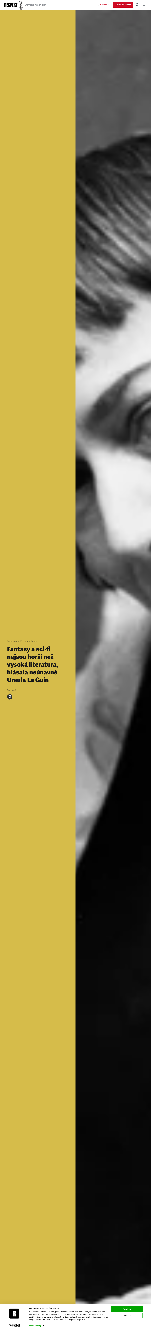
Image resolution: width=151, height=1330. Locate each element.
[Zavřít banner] (147, 1307)
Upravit (125, 1315)
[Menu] (144, 4)
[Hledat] (137, 4)
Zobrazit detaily (35, 1326)
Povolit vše (127, 1309)
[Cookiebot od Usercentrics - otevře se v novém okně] (14, 1325)
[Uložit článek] (9, 697)
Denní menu (12, 641)
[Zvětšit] (113, 670)
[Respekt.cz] (10, 5)
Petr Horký (11, 690)
